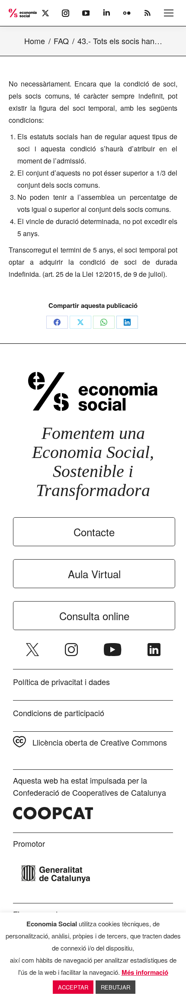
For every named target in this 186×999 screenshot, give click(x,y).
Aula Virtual (94, 573)
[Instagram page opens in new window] (71, 649)
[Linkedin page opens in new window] (154, 649)
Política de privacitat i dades (61, 681)
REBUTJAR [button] (115, 987)
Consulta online (94, 615)
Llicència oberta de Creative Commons (99, 742)
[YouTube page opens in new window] (113, 649)
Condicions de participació (58, 712)
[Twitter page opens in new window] (32, 649)
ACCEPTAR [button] (73, 987)
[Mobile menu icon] (168, 13)
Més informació (145, 972)
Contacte (94, 531)
